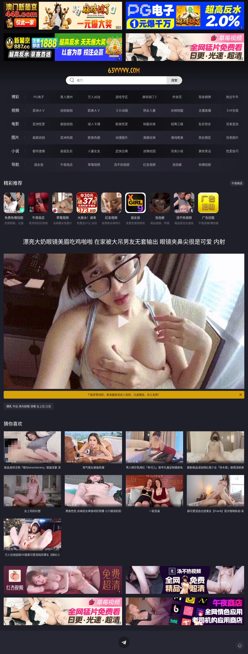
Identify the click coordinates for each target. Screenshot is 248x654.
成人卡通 (94, 124)
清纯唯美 (177, 137)
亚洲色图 (66, 137)
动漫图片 (121, 137)
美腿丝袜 (149, 137)
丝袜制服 (177, 110)
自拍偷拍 (66, 110)
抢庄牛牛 (232, 97)
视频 (15, 110)
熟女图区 (205, 137)
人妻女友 (94, 151)
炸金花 (177, 97)
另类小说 (177, 151)
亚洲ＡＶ (39, 110)
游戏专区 (121, 97)
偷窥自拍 (39, 137)
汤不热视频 (121, 165)
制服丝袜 (149, 124)
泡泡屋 (177, 165)
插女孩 (38, 165)
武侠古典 (121, 151)
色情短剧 (205, 165)
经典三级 (177, 124)
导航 (15, 164)
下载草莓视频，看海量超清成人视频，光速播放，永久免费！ (124, 394)
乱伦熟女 (205, 124)
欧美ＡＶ (94, 110)
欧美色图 (94, 137)
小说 (15, 151)
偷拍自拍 (66, 124)
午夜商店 (66, 165)
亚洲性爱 (39, 124)
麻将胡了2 (149, 97)
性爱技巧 (232, 151)
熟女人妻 (149, 110)
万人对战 (94, 97)
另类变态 (232, 124)
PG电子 (39, 97)
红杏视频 (149, 165)
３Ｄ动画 (121, 110)
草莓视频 (94, 165)
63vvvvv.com (124, 70)
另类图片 (232, 137)
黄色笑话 (205, 151)
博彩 (15, 96)
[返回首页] (239, 645)
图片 (15, 137)
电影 (15, 124)
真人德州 (66, 97)
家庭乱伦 (66, 151)
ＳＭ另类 (232, 110)
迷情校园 (149, 151)
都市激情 (39, 151)
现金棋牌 (205, 97)
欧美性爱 (121, 124)
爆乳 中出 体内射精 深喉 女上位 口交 (28, 406)
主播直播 (205, 110)
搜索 (174, 80)
